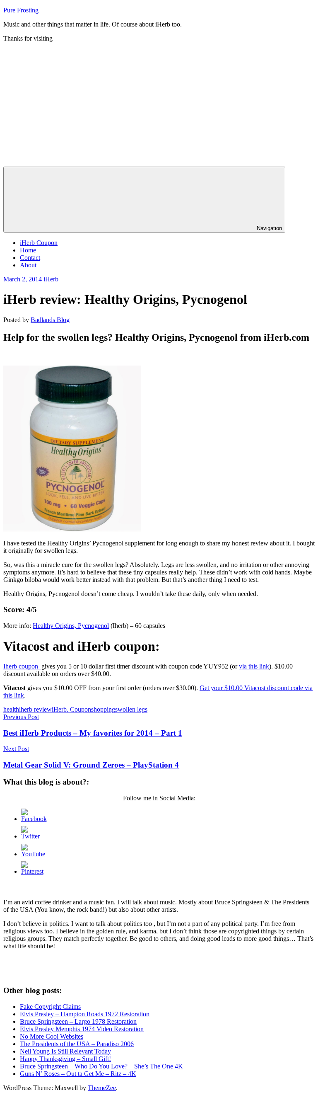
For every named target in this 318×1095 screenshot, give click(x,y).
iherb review (35, 709)
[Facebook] (34, 818)
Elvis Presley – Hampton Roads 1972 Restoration (84, 1013)
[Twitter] (30, 836)
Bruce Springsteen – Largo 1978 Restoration (78, 1021)
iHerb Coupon (39, 242)
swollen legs (131, 709)
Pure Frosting (21, 10)
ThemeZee (102, 1087)
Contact (30, 257)
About (28, 265)
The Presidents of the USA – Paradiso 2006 (77, 1043)
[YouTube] (33, 854)
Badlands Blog (50, 319)
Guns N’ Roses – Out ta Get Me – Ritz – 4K (78, 1073)
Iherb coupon (22, 666)
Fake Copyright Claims (50, 1006)
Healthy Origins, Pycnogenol (71, 625)
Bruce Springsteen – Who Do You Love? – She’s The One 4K (101, 1066)
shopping (103, 709)
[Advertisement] (159, 104)
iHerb (50, 279)
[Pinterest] (32, 871)
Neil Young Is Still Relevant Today (65, 1051)
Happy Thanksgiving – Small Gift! (65, 1058)
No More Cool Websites (51, 1036)
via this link (254, 666)
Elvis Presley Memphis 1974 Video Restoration (82, 1028)
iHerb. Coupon (71, 709)
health (11, 709)
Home (28, 250)
